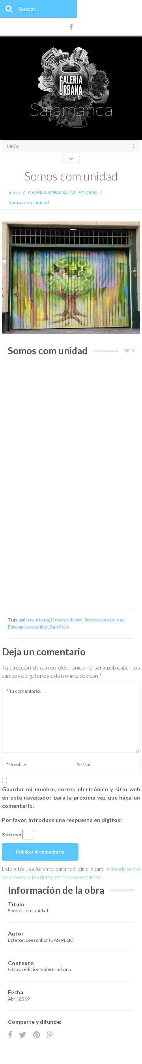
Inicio (14, 192)
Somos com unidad (104, 620)
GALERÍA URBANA (47, 192)
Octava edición (66, 620)
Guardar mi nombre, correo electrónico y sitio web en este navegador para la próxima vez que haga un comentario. (71, 797)
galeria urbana (34, 620)
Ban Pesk (59, 627)
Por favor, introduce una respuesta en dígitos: (62, 820)
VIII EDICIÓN (84, 192)
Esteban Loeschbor (28, 627)
